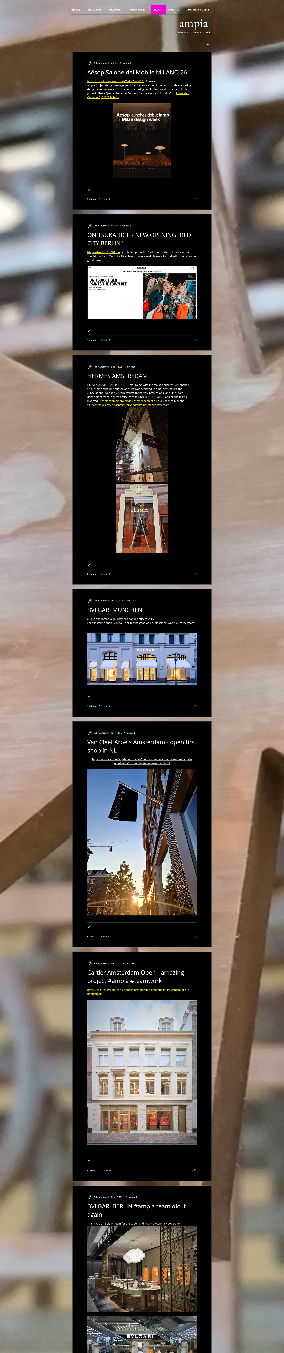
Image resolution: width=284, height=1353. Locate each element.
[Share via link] (88, 189)
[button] (207, 44)
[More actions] (195, 63)
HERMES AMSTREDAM (117, 376)
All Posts (76, 43)
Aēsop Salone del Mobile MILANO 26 (137, 72)
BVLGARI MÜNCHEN (114, 610)
